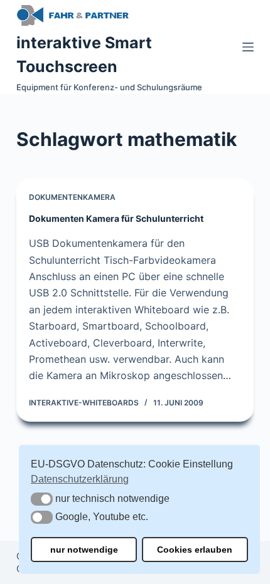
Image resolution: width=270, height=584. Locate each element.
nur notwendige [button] (84, 550)
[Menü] (248, 47)
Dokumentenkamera (72, 197)
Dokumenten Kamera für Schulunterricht (116, 218)
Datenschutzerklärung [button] (80, 479)
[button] (42, 499)
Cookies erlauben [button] (194, 550)
